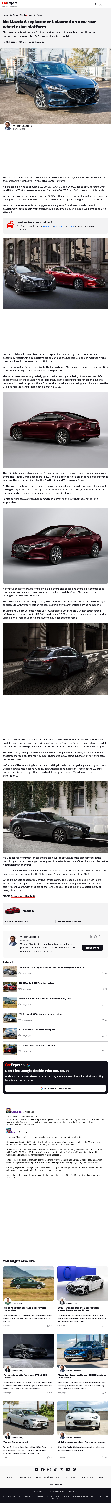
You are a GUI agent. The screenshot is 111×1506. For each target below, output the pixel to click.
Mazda (23, 15)
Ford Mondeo (55, 886)
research (48, 226)
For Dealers (72, 1477)
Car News (14, 15)
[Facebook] (43, 1469)
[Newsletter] (89, 4)
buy (72, 226)
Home (5, 15)
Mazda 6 (31, 15)
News (39, 15)
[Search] (95, 4)
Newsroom (25, 1477)
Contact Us (87, 1477)
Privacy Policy (39, 1491)
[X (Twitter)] (62, 1469)
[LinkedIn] (68, 1469)
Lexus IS (31, 361)
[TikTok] (55, 1469)
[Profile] (100, 4)
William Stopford (22, 125)
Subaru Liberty (90, 886)
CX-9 (76, 190)
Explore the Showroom (17, 921)
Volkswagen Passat (74, 480)
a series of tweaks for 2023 (72, 601)
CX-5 (65, 190)
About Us (11, 1477)
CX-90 (58, 190)
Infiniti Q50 (47, 361)
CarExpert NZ (55, 1484)
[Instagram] (49, 1469)
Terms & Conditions (57, 1491)
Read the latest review (69, 921)
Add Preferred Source (57, 1088)
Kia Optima (70, 886)
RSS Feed (73, 1491)
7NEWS (100, 1477)
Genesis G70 (73, 357)
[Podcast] (74, 1469)
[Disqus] (55, 1143)
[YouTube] (36, 1469)
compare (59, 226)
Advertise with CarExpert (48, 1477)
